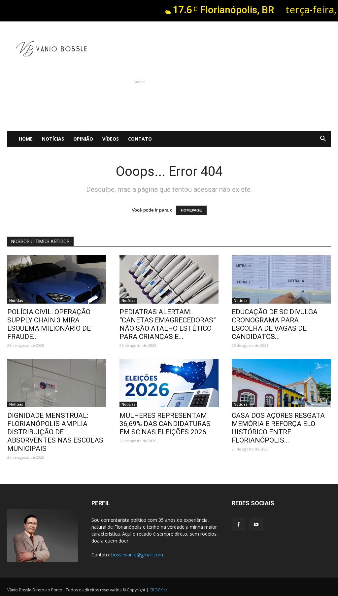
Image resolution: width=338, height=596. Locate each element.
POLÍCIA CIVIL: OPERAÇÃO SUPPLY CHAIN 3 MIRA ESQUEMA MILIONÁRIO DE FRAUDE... (49, 324)
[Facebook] (238, 524)
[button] (323, 139)
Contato (140, 139)
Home (26, 139)
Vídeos (110, 139)
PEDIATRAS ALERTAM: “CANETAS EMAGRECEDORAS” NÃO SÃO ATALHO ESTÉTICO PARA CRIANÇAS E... (167, 324)
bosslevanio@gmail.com (137, 554)
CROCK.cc (159, 590)
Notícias (53, 139)
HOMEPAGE (191, 210)
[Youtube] (256, 524)
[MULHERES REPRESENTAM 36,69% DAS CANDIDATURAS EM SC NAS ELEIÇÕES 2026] (169, 383)
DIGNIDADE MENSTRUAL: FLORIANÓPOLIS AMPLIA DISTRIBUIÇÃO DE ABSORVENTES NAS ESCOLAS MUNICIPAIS (55, 432)
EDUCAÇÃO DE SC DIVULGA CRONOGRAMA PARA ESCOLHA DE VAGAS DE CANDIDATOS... (275, 324)
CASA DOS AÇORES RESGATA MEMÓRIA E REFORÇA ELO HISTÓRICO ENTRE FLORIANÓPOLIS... (278, 428)
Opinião (83, 139)
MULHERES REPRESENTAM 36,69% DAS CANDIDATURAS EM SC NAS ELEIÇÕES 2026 (165, 424)
